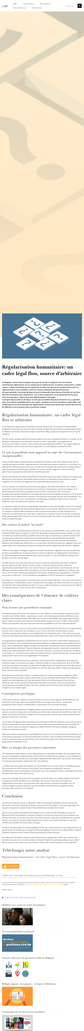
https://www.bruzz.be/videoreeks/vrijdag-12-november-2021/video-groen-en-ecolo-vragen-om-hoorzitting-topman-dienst (39, 877)
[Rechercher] (80, 6)
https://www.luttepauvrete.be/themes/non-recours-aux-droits (44, 884)
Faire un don (37, 8)
